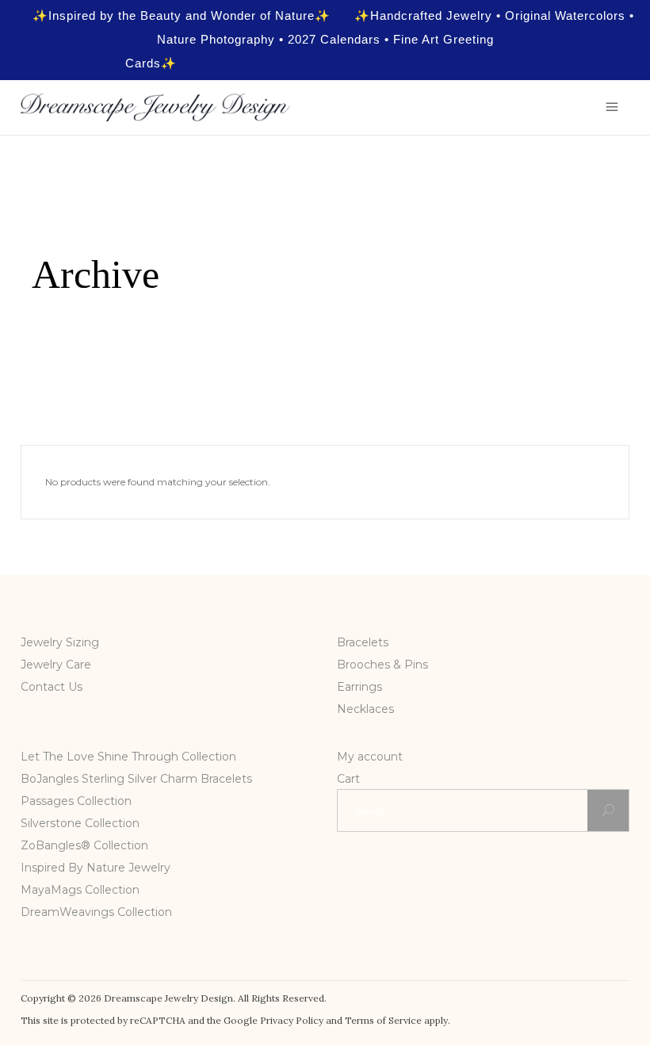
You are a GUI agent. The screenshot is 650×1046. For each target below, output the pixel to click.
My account (370, 756)
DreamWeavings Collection (96, 912)
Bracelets (362, 642)
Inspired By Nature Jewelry (95, 867)
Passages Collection (76, 801)
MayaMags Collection (80, 890)
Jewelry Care (56, 664)
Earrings (359, 687)
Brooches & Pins (382, 664)
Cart (348, 779)
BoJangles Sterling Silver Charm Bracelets (136, 779)
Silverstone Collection (80, 823)
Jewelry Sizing (60, 642)
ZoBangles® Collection (84, 845)
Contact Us (51, 687)
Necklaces (365, 709)
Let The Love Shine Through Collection (128, 756)
